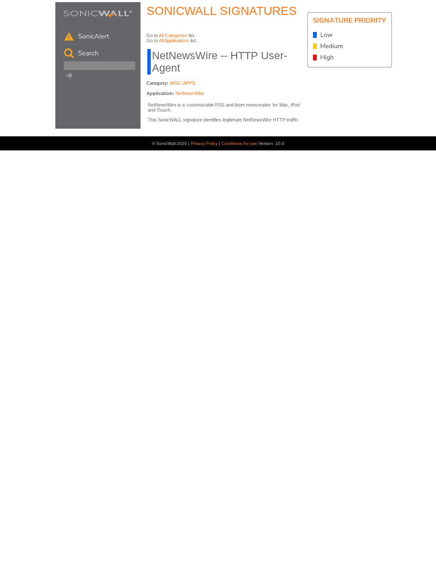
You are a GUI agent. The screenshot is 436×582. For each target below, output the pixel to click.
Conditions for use (239, 143)
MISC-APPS (182, 83)
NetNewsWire (189, 93)
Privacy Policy (205, 143)
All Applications (174, 40)
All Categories (173, 35)
